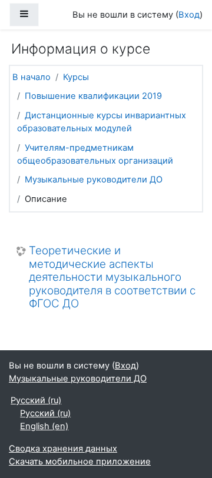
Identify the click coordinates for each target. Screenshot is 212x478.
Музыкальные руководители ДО (94, 179)
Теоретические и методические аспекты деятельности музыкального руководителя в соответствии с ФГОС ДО (112, 277)
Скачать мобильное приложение (80, 461)
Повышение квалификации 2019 (93, 96)
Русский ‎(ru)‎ (36, 400)
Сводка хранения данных (63, 448)
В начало (31, 77)
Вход (189, 14)
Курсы (76, 77)
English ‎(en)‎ (44, 426)
